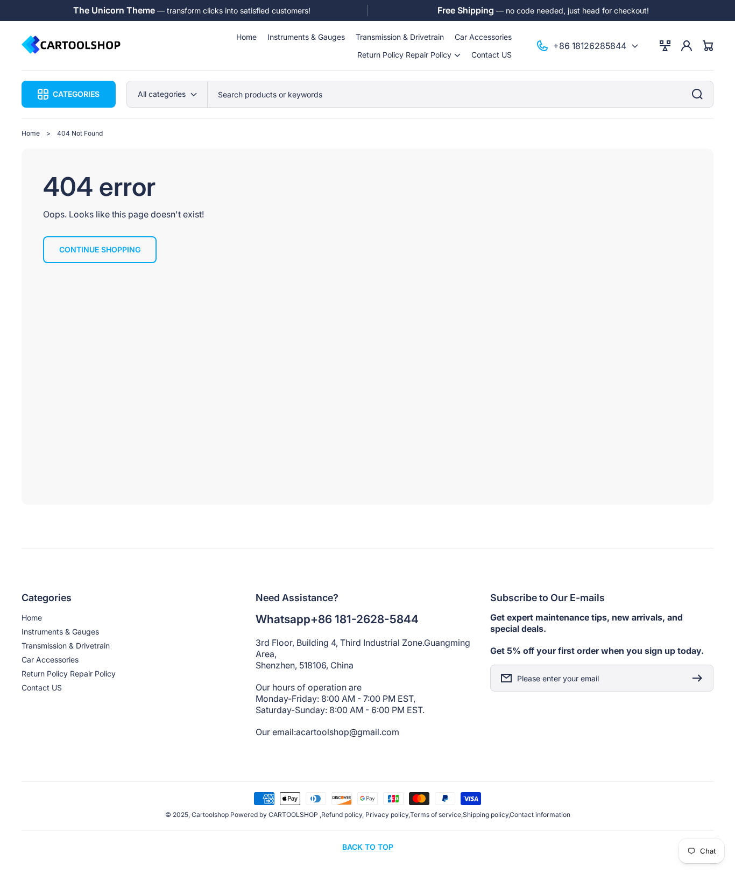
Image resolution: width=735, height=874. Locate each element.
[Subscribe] (700, 678)
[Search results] (700, 94)
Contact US (42, 687)
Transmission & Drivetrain (66, 645)
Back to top (367, 846)
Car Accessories (50, 659)
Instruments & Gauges (60, 631)
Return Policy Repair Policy (69, 673)
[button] (409, 55)
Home (31, 133)
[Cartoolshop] (71, 45)
